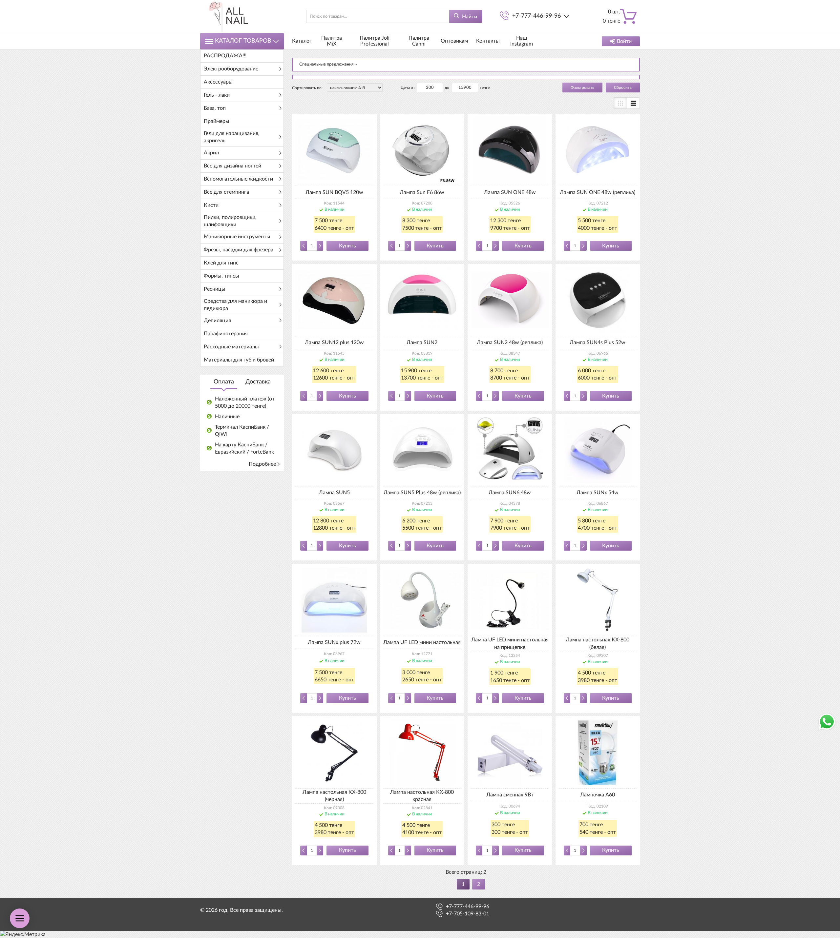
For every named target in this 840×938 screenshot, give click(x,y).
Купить (347, 245)
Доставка (258, 382)
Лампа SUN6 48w (510, 492)
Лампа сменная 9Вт (510, 794)
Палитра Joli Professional (374, 41)
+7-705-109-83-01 (467, 913)
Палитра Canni (419, 41)
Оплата (224, 382)
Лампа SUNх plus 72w (334, 642)
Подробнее (262, 464)
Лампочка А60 (597, 794)
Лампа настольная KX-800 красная (422, 796)
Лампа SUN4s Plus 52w (597, 342)
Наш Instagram (521, 41)
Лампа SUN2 (422, 342)
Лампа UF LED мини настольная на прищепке (510, 643)
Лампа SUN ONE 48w (510, 192)
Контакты (488, 41)
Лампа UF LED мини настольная (422, 642)
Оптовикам (454, 41)
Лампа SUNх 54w (598, 492)
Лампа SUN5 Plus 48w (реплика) (422, 492)
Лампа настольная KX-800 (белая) (597, 643)
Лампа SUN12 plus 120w (334, 342)
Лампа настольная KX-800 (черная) (334, 796)
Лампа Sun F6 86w (422, 192)
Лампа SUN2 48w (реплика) (510, 342)
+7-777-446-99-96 (536, 16)
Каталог (302, 41)
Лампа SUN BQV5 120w (334, 192)
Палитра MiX (331, 41)
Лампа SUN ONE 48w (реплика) (597, 192)
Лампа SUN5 (334, 492)
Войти (624, 41)
